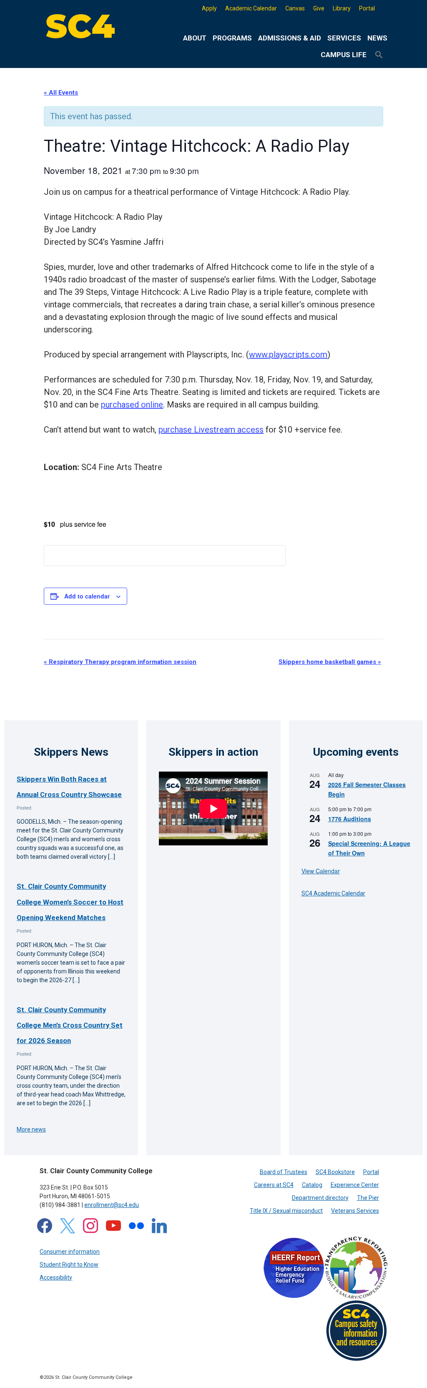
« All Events (61, 92)
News (377, 38)
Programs (232, 38)
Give (318, 8)
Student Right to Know (69, 1264)
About (194, 38)
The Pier (368, 1197)
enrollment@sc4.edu (111, 1205)
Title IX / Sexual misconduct (286, 1210)
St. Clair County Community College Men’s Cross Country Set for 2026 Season (70, 1025)
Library (342, 8)
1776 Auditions (349, 819)
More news (31, 1129)
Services (344, 38)
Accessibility (56, 1277)
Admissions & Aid (289, 38)
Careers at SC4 (274, 1185)
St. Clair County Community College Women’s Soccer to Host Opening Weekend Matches (70, 902)
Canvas (295, 8)
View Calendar (320, 871)
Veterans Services (355, 1210)
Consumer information (70, 1251)
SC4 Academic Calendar (333, 893)
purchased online (132, 405)
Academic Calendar (251, 8)
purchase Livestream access (211, 430)
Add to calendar (87, 596)
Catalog (312, 1185)
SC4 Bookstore (335, 1172)
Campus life (344, 54)
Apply (209, 8)
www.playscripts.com (288, 355)
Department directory (320, 1197)
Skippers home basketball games (330, 662)
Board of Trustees (283, 1172)
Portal (367, 8)
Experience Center (355, 1185)
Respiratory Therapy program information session (120, 662)
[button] (379, 55)
